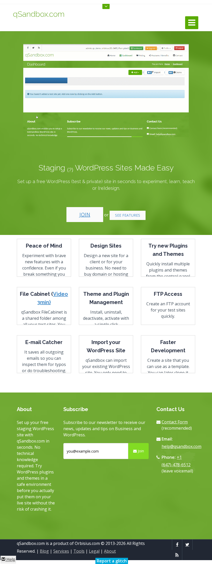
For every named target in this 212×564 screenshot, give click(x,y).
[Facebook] (177, 544)
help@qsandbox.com (181, 446)
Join (84, 214)
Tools (79, 551)
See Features (127, 215)
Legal (94, 551)
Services (61, 551)
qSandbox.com (39, 14)
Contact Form (175, 422)
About (110, 551)
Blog (44, 551)
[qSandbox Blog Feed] (177, 555)
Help (10, 559)
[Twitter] (187, 544)
